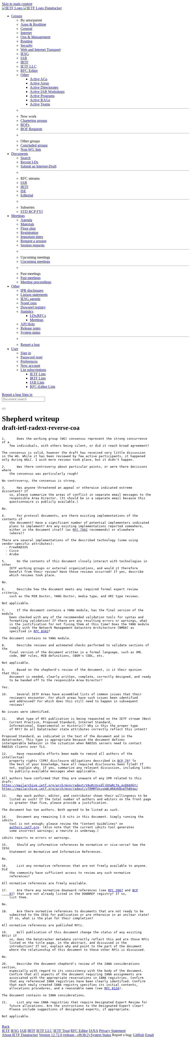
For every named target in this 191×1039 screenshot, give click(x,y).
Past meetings (30, 278)
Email (149, 1035)
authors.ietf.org (24, 827)
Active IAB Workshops (47, 92)
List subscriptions (33, 370)
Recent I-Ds (29, 162)
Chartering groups (33, 121)
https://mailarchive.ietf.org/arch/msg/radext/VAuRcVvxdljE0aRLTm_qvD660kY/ (70, 785)
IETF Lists (38, 374)
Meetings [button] (18, 216)
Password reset (31, 357)
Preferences (29, 361)
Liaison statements (34, 295)
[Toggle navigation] (4, 408)
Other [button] (15, 286)
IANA (93, 1031)
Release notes (30, 328)
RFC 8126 (111, 988)
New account (30, 366)
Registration (29, 233)
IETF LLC (28, 66)
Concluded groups (34, 145)
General (26, 29)
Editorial (26, 195)
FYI (40, 212)
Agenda (26, 220)
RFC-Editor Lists (42, 387)
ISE (23, 191)
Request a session (33, 241)
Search (25, 158)
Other (24, 75)
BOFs (24, 125)
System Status (101, 1035)
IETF (6, 1031)
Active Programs (42, 96)
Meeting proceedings (35, 282)
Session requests (32, 245)
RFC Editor (29, 71)
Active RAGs (40, 100)
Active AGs (38, 79)
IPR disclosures (31, 290)
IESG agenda (30, 299)
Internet (26, 33)
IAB (23, 58)
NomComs (28, 303)
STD (24, 212)
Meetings (36, 320)
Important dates (31, 237)
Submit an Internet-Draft (38, 166)
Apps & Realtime (33, 24)
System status (30, 332)
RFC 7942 (80, 529)
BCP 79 (123, 760)
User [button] (14, 349)
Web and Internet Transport (40, 50)
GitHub (138, 1035)
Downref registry (33, 307)
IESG (24, 54)
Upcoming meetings (35, 261)
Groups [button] (16, 16)
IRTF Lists (38, 378)
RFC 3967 (115, 890)
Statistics (26, 311)
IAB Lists (37, 382)
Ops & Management (35, 37)
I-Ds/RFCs (38, 316)
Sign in (25, 353)
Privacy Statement (112, 1031)
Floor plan (28, 228)
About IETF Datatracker (20, 1035)
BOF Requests (31, 129)
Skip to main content (17, 4)
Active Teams (40, 104)
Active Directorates (44, 87)
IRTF (24, 62)
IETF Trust (61, 1031)
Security (26, 45)
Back (6, 1026)
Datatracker (53, 8)
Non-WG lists (30, 149)
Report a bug (30, 345)
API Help (27, 324)
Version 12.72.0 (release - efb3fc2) (65, 1035)
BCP (33, 212)
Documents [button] (19, 154)
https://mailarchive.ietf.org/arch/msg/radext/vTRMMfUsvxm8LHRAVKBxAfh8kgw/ (70, 788)
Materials (27, 224)
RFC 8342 (41, 631)
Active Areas (39, 83)
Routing (26, 41)
